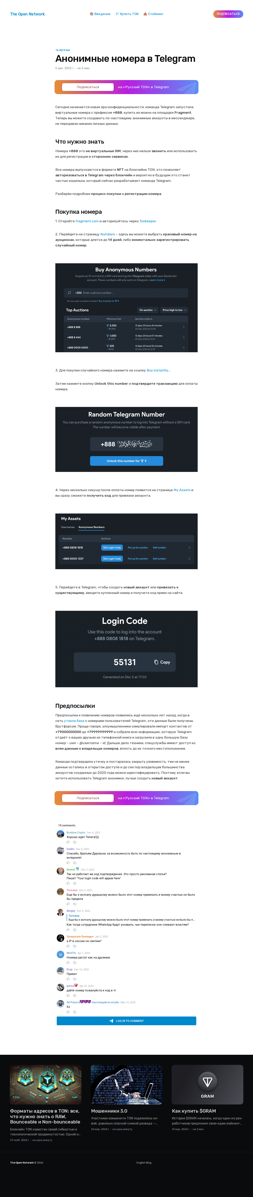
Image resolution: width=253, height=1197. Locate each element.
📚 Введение (100, 14)
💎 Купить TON (127, 14)
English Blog (144, 1162)
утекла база (74, 721)
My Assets (182, 490)
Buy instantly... (158, 370)
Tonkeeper (147, 221)
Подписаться (228, 14)
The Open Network (27, 14)
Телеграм (62, 50)
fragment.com (87, 221)
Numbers (107, 234)
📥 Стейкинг (153, 14)
